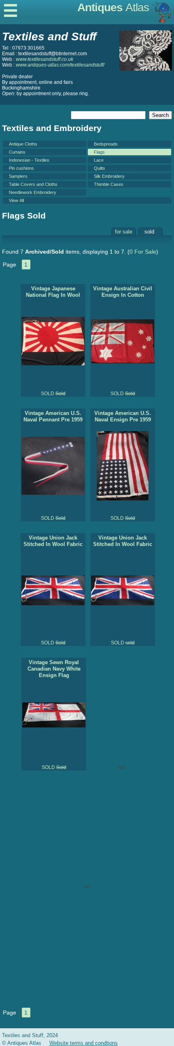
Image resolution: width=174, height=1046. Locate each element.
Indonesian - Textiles (29, 160)
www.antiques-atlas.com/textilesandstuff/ (60, 65)
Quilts (99, 168)
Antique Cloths (23, 144)
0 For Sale (142, 251)
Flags (99, 152)
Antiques (113, 7)
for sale (123, 232)
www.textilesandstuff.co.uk (44, 59)
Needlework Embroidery (32, 192)
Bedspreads (106, 144)
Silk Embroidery (109, 176)
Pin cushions (21, 168)
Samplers (18, 176)
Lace (99, 160)
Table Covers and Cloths (33, 184)
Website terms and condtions (83, 1043)
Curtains (17, 152)
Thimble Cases (108, 184)
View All (16, 200)
